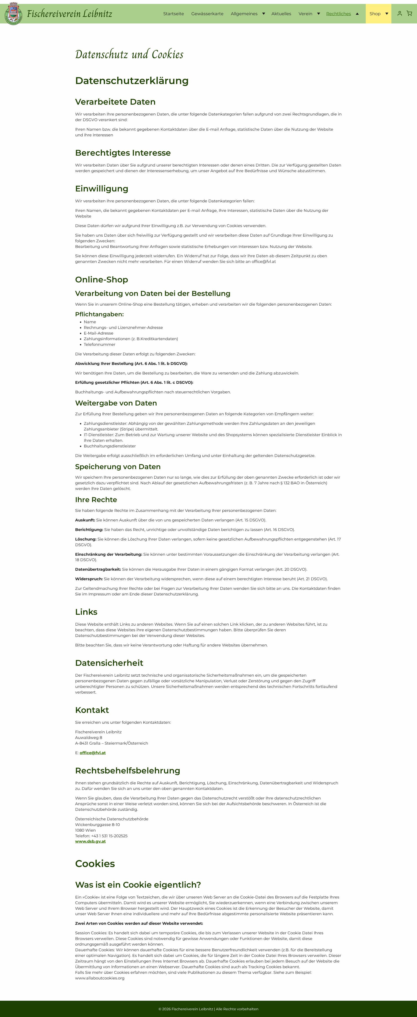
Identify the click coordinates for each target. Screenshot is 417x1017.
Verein (305, 13)
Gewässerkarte (207, 13)
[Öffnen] (262, 13)
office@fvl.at (93, 752)
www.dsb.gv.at (90, 841)
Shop (375, 13)
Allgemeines (244, 13)
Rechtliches (338, 13)
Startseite (173, 13)
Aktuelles (281, 13)
